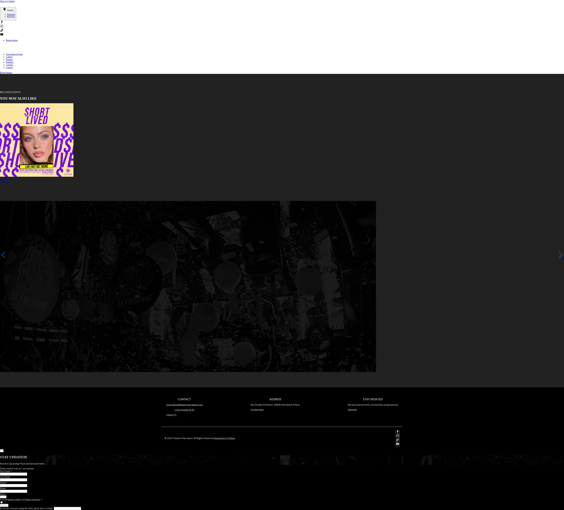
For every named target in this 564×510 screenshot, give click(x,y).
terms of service (33, 499)
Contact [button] (9, 65)
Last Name (5, 477)
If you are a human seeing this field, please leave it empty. (27, 508)
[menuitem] (285, 54)
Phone (3, 488)
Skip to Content (7, 1)
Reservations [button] (6, 72)
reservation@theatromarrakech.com (184, 404)
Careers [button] (9, 67)
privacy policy (14, 499)
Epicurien (11, 14)
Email (3, 482)
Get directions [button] (257, 409)
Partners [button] (9, 62)
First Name (6, 471)
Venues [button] (9, 59)
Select (3, 494)
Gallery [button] (9, 57)
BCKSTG (11, 17)
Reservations (12, 40)
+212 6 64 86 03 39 (184, 409)
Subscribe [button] (352, 409)
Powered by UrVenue (224, 438)
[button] (2, 23)
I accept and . (21, 499)
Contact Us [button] (171, 414)
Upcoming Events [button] (14, 54)
